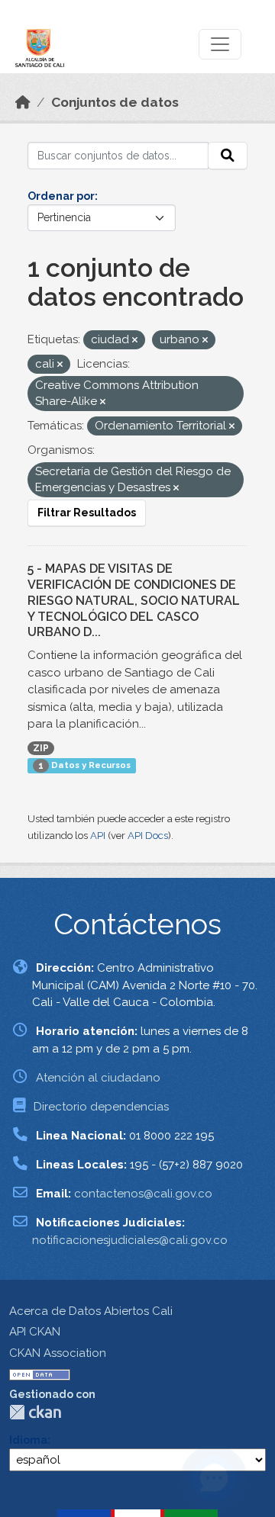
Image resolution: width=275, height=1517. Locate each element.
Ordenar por (61, 196)
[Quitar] (135, 341)
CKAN (35, 1412)
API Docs (148, 835)
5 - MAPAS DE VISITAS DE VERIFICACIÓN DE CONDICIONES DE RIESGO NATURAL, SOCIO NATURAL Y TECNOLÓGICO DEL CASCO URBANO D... (134, 600)
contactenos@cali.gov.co (143, 1193)
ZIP (41, 748)
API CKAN (34, 1332)
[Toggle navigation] (220, 44)
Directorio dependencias (101, 1107)
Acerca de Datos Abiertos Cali (91, 1311)
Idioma (28, 1440)
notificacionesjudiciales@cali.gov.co (130, 1240)
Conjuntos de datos (115, 102)
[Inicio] (23, 102)
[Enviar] (227, 155)
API (97, 835)
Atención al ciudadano (98, 1078)
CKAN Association (57, 1353)
